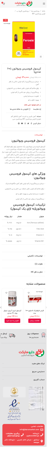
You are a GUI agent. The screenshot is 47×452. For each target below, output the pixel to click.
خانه (43, 11)
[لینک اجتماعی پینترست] (18, 123)
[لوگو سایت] (23, 3)
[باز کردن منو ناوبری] (44, 3)
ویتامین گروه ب (23, 11)
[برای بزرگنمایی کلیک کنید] (40, 56)
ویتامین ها (35, 11)
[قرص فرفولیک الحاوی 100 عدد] (34, 299)
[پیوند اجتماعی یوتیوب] (22, 123)
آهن (34, 116)
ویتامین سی (17, 119)
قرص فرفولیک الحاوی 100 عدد (35, 312)
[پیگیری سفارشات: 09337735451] (22, 435)
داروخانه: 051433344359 (32, 434)
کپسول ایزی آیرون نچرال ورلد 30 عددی (12, 312)
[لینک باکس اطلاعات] (31, 336)
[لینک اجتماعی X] (28, 123)
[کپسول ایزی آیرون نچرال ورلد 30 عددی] (12, 299)
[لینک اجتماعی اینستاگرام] (25, 123)
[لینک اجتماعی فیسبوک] (31, 123)
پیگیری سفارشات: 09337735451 (13, 434)
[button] (12, 321)
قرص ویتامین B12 (38, 14)
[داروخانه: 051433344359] (41, 435)
